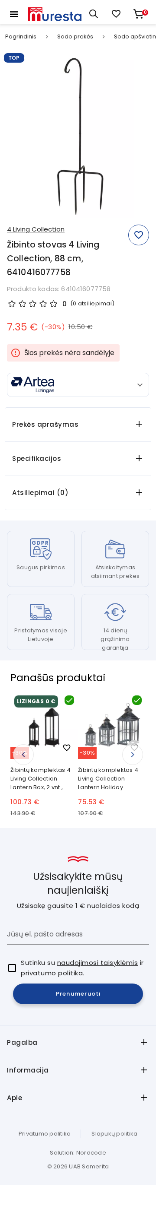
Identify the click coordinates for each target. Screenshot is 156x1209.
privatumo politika (52, 972)
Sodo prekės (75, 37)
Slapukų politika (114, 1134)
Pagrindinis (20, 37)
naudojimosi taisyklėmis (97, 962)
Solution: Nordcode (78, 1153)
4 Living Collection (36, 229)
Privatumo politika (45, 1134)
